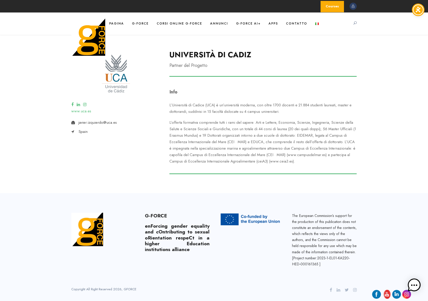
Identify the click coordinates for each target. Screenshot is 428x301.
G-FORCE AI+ (248, 23)
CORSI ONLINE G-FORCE (179, 23)
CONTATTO (296, 23)
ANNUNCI (219, 23)
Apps (273, 23)
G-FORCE (140, 23)
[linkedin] (78, 104)
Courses (332, 6)
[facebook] (72, 104)
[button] (414, 286)
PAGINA (116, 23)
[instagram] (84, 104)
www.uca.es (81, 111)
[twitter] (347, 290)
